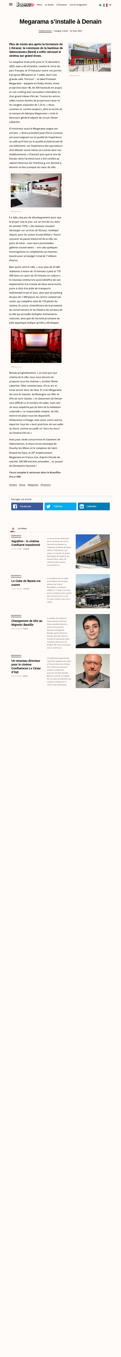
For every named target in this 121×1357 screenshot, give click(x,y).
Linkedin (91, 506)
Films (39, 5)
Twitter (57, 506)
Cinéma (14, 485)
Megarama (33, 485)
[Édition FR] (107, 5)
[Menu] (11, 4)
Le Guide (49, 5)
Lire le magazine (78, 5)
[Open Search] (100, 5)
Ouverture (46, 485)
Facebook (25, 506)
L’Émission (61, 5)
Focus (23, 485)
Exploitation (45, 31)
